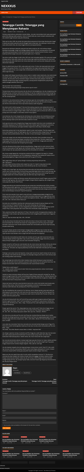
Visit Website (17, 372)
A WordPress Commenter (66, 64)
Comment (5, 393)
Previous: (14, 381)
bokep (36, 356)
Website (4, 420)
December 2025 (64, 75)
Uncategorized (5, 21)
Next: (44, 381)
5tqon (4, 31)
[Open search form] (71, 12)
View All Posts (27, 372)
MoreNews (46, 470)
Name (4, 410)
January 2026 (63, 73)
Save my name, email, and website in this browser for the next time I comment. (22, 425)
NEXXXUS (8, 6)
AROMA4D (2, 468)
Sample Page (4, 12)
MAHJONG (7, 468)
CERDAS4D (2, 465)
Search (62, 21)
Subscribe (79, 12)
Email (4, 415)
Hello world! (77, 64)
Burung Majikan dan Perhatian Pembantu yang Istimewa (10, 440)
